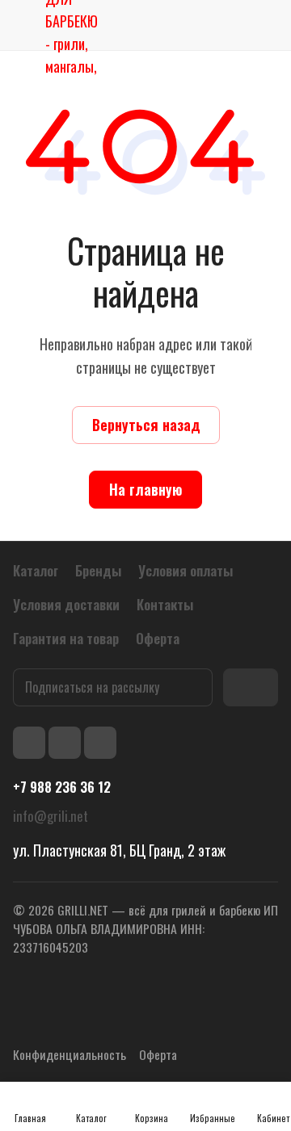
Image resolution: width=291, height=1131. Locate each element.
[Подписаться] (250, 687)
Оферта (158, 1054)
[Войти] (228, 25)
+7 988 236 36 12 (62, 787)
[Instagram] (64, 743)
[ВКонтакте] (29, 743)
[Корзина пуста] (265, 25)
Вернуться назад (146, 424)
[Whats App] (100, 743)
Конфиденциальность (69, 1054)
